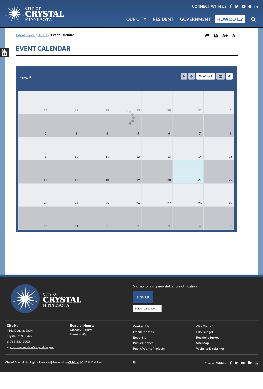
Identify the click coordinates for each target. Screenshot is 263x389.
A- (234, 35)
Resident (163, 19)
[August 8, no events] (219, 125)
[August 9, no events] (33, 148)
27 (76, 110)
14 (200, 156)
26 (45, 110)
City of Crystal (25, 35)
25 (107, 203)
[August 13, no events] (157, 148)
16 (45, 179)
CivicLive (73, 362)
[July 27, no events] (64, 102)
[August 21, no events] (188, 171)
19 (138, 179)
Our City (136, 19)
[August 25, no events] (95, 195)
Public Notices (143, 343)
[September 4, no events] (188, 218)
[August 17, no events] (64, 171)
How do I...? (230, 19)
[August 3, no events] (64, 125)
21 (200, 179)
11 (107, 156)
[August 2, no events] (33, 125)
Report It (139, 337)
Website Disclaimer (210, 348)
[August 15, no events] (219, 148)
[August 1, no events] (219, 102)
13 (169, 156)
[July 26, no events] (33, 102)
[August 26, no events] (126, 195)
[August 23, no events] (33, 195)
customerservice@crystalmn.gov (32, 347)
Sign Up (143, 297)
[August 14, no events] (188, 148)
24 (76, 203)
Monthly (205, 76)
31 (200, 110)
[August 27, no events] (157, 195)
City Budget (204, 332)
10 (76, 156)
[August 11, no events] (95, 148)
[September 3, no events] (157, 218)
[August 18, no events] (95, 171)
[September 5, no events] (219, 218)
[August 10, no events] (64, 148)
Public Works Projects (149, 348)
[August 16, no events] (33, 171)
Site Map (202, 343)
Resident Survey (207, 337)
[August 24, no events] (64, 195)
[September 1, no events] (95, 218)
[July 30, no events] (157, 102)
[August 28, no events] (188, 195)
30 (169, 110)
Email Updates (143, 332)
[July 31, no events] (188, 102)
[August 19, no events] (126, 171)
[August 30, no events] (33, 218)
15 (230, 156)
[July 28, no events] (95, 102)
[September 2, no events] (126, 218)
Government (195, 19)
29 (138, 110)
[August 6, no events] (157, 125)
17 (76, 179)
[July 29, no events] (126, 102)
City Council (204, 326)
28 (107, 110)
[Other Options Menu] (229, 76)
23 (45, 203)
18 (107, 179)
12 (138, 156)
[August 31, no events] (64, 218)
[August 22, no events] (219, 171)
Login (134, 362)
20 (169, 179)
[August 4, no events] (95, 125)
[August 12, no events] (126, 148)
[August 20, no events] (157, 171)
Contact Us (141, 326)
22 (230, 179)
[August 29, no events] (219, 195)
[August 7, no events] (188, 125)
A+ (225, 35)
